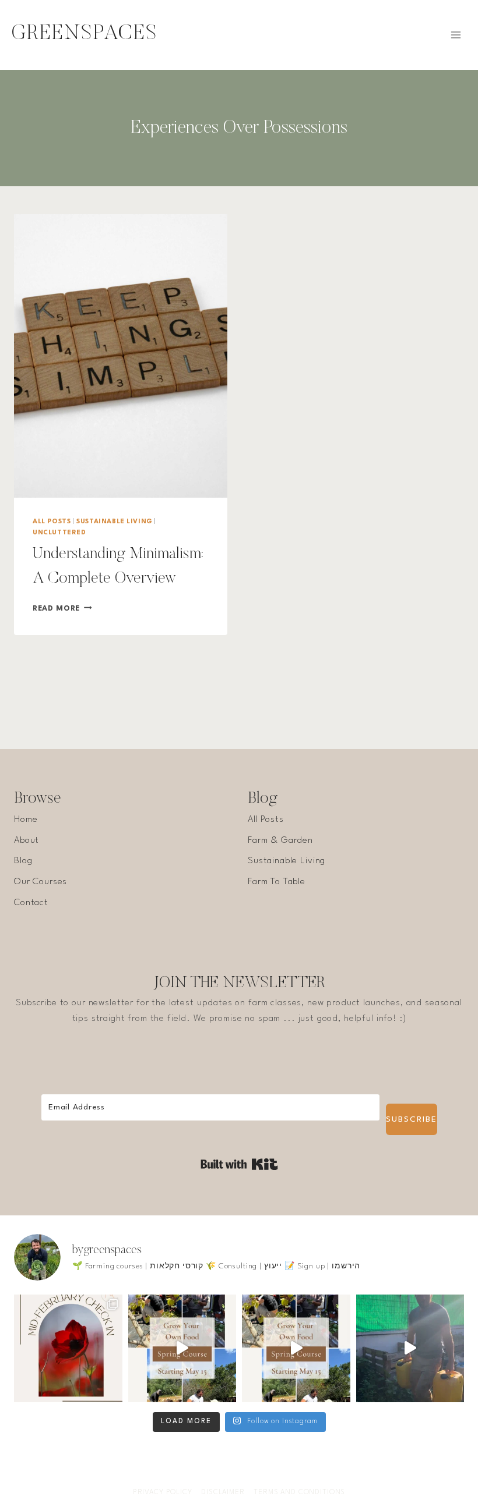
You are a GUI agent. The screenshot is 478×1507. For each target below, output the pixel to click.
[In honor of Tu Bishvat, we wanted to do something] (410, 1349)
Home (25, 819)
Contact (31, 902)
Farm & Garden (280, 840)
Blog (23, 861)
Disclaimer (223, 1492)
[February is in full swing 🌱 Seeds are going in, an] (68, 1349)
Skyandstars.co (305, 1451)
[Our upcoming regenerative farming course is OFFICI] (296, 1349)
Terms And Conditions (299, 1492)
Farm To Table (276, 882)
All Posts (52, 522)
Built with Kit (239, 1164)
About (26, 840)
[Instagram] (227, 1474)
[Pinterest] (273, 1474)
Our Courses (40, 882)
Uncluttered (59, 533)
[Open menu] (455, 35)
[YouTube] (251, 1474)
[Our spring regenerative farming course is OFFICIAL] (182, 1349)
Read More (62, 608)
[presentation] (120, 356)
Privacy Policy (162, 1492)
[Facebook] (205, 1474)
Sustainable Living (114, 522)
